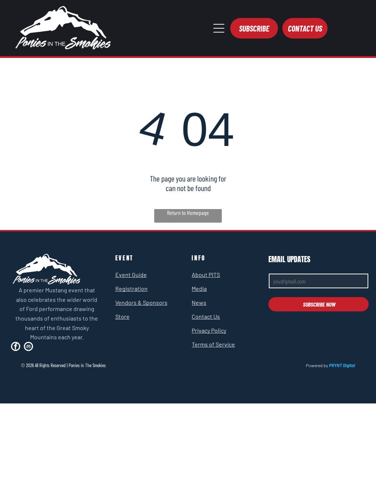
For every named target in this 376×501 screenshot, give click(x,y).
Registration (131, 288)
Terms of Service (213, 344)
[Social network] (28, 347)
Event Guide (131, 274)
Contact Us (206, 316)
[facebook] (15, 347)
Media (199, 288)
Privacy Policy (209, 330)
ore (125, 316)
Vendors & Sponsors (141, 302)
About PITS (206, 274)
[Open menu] (218, 28)
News (199, 302)
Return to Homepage (188, 212)
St (118, 316)
